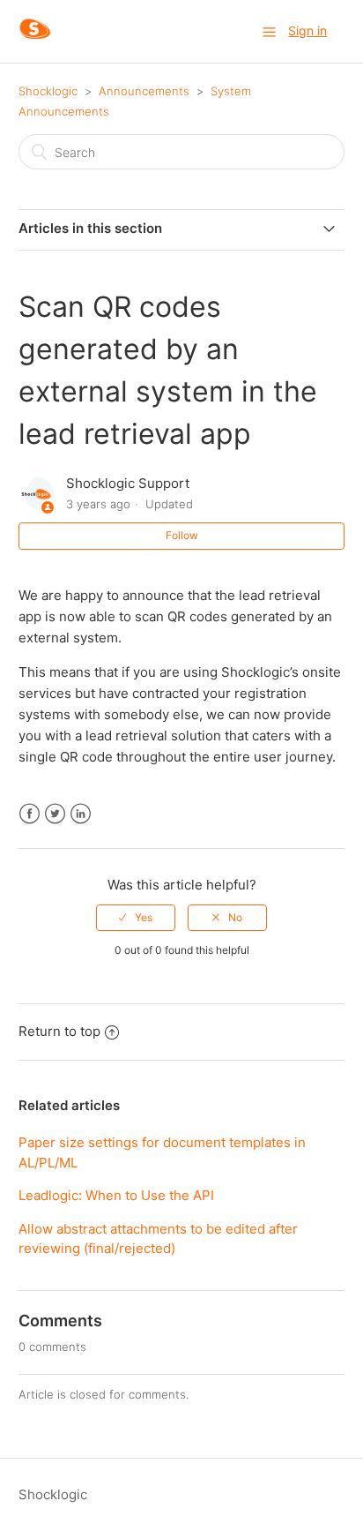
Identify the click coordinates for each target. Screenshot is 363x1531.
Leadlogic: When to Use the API (116, 1195)
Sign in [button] (307, 30)
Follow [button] (182, 535)
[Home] (35, 40)
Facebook (30, 814)
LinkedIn (81, 814)
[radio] (135, 917)
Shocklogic (48, 91)
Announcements (144, 91)
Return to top (59, 1031)
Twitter (55, 814)
